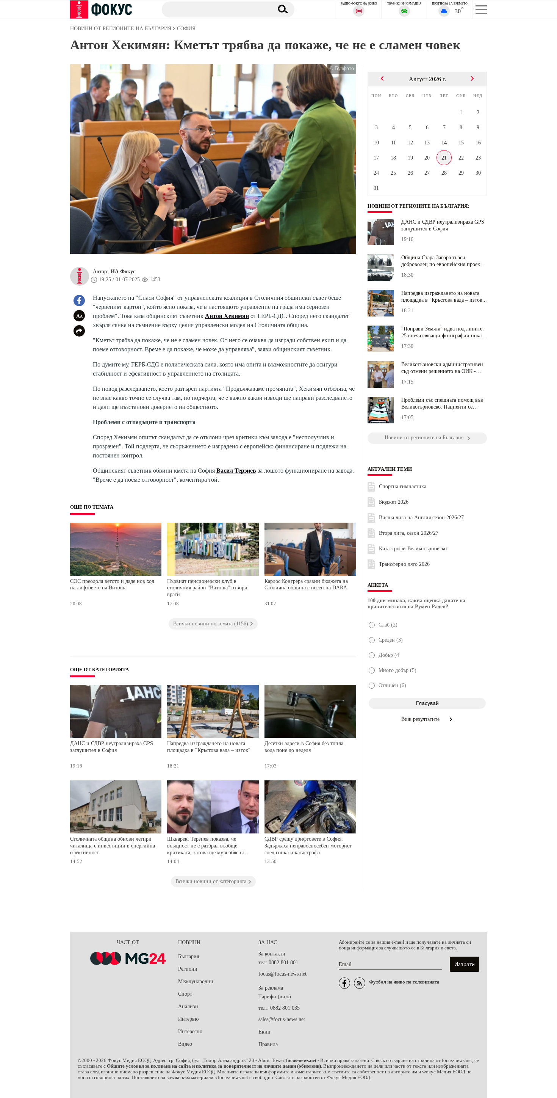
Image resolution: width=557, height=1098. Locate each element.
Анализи (188, 1006)
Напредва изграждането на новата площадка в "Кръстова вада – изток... (444, 296)
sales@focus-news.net (281, 1019)
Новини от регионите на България (418, 206)
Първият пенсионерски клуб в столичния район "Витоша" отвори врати (207, 587)
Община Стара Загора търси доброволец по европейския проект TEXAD (441, 261)
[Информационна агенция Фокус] (344, 983)
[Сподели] (79, 331)
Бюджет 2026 (393, 502)
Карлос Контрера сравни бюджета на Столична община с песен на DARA (306, 584)
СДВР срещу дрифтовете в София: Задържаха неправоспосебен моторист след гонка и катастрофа (308, 845)
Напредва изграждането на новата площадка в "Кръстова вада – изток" (208, 747)
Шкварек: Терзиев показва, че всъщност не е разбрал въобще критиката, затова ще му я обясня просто (205, 846)
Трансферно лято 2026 (404, 564)
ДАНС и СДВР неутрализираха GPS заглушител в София (111, 747)
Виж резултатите (421, 719)
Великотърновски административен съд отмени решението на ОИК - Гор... (442, 368)
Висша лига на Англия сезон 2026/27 (421, 517)
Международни (195, 981)
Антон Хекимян (227, 316)
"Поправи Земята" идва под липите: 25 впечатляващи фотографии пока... (443, 332)
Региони (187, 969)
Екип (264, 1032)
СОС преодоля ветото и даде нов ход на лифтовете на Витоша (112, 584)
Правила (268, 1044)
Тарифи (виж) (274, 996)
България (188, 956)
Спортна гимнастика (402, 486)
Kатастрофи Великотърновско (413, 548)
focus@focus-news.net (282, 974)
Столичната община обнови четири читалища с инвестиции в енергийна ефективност (112, 845)
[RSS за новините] (359, 983)
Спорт (185, 994)
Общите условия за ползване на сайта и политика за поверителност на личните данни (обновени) (214, 1066)
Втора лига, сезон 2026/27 (408, 533)
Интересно (190, 1031)
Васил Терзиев (236, 470)
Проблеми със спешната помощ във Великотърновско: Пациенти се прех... (442, 403)
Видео (185, 1044)
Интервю (188, 1019)
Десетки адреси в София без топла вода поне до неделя (303, 747)
